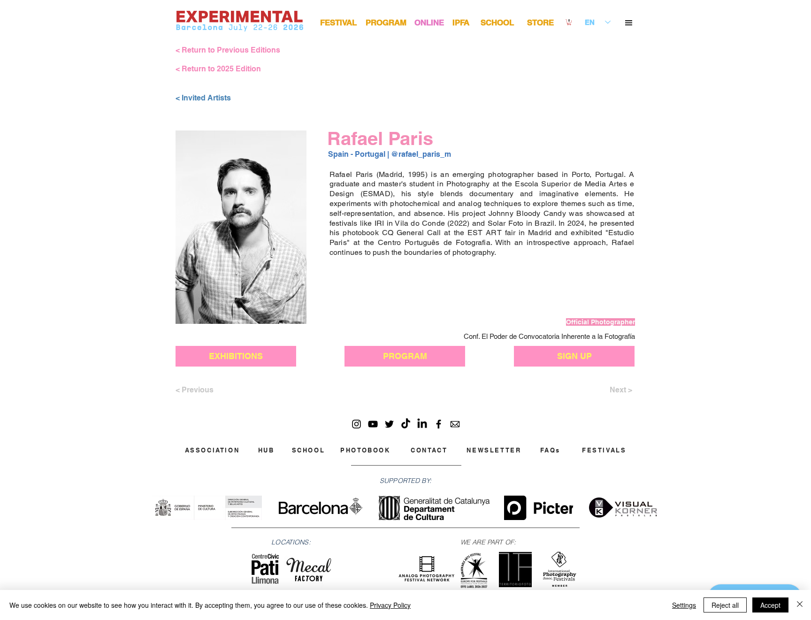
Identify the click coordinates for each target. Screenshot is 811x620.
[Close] (799, 604)
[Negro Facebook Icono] (438, 424)
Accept (770, 605)
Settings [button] (684, 605)
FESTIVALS (604, 450)
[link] (569, 22)
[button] (628, 22)
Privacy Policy (390, 605)
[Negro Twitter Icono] (389, 424)
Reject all (725, 605)
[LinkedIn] (422, 424)
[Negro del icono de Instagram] (356, 424)
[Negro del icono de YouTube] (373, 424)
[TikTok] (406, 424)
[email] (455, 424)
